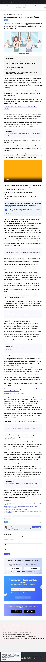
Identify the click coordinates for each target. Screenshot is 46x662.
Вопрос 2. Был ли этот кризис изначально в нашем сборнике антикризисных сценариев (20, 64)
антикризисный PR (16, 515)
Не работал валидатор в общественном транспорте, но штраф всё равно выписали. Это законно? (20, 210)
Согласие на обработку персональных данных (29, 656)
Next (45, 7)
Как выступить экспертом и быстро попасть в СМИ (15, 509)
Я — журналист (33, 568)
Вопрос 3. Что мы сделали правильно (15, 67)
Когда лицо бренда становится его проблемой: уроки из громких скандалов (23, 252)
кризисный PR (29, 515)
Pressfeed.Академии (24, 155)
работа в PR (37, 515)
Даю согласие (14, 591)
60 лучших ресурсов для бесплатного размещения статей (16, 634)
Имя (5, 544)
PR (4, 14)
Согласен (4, 659)
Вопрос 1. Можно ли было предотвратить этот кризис (19, 61)
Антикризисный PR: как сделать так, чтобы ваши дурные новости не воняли (23, 428)
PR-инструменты (7, 515)
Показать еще (8, 213)
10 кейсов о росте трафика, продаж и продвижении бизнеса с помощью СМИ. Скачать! (23, 390)
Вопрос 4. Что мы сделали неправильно (15, 69)
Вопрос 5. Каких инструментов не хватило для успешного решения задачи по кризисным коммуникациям (22, 73)
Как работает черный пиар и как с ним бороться (16, 314)
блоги (24, 515)
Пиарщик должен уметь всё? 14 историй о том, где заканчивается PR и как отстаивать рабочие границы (20, 507)
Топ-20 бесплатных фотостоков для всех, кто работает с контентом (18, 632)
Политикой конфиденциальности (7, 657)
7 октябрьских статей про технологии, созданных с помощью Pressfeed (19, 636)
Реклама (29, 657)
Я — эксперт (15, 568)
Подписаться (37, 527)
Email (5, 549)
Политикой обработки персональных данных (25, 592)
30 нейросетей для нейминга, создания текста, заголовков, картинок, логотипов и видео (23, 638)
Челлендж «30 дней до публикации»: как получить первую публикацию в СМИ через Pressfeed (23, 504)
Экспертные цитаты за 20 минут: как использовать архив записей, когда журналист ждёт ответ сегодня (22, 512)
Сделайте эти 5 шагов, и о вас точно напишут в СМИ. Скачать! (20, 107)
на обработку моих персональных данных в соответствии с (22, 592)
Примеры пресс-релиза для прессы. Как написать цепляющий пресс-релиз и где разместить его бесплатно (21, 629)
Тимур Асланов (7, 518)
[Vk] (5, 20)
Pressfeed (6, 26)
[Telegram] (7, 20)
